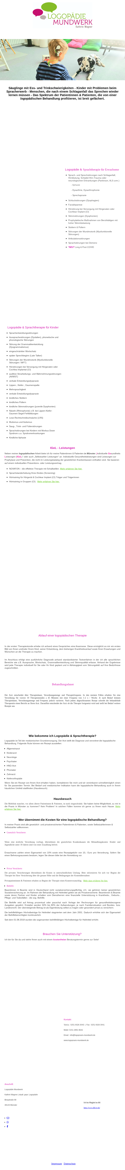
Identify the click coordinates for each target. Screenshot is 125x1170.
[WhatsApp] (8, 1122)
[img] (62, 15)
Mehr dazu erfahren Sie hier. (95, 881)
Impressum (56, 1163)
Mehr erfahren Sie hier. (71, 468)
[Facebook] (7, 1126)
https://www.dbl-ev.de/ (92, 1108)
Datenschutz (70, 1163)
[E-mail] (8, 1118)
